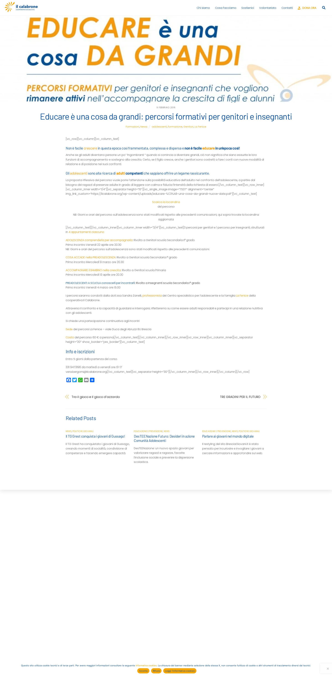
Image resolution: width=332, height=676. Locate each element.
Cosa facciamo (225, 8)
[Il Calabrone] (21, 10)
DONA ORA (309, 8)
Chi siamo (203, 8)
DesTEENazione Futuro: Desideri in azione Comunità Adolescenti (164, 438)
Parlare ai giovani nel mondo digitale (228, 436)
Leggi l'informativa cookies (180, 670)
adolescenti (159, 126)
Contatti (287, 8)
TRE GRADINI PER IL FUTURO (240, 397)
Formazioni (132, 126)
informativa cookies (146, 665)
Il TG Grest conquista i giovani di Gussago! (95, 436)
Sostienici (247, 8)
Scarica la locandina (166, 202)
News (143, 126)
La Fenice (200, 126)
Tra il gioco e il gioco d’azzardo (96, 397)
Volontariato (267, 8)
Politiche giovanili (82, 431)
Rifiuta (156, 670)
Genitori (188, 126)
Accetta (143, 670)
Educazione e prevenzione (148, 431)
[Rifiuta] (327, 668)
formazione (175, 126)
